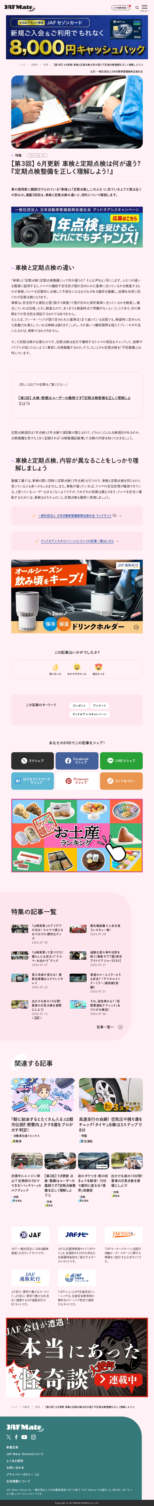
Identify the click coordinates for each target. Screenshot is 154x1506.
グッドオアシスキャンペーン (90, 714)
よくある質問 (14, 1460)
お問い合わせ (15, 1467)
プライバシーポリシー (19, 1474)
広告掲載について (18, 1481)
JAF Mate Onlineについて (25, 1454)
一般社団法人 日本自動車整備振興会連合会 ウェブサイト (75, 515)
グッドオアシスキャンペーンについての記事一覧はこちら (77, 541)
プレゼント (79, 705)
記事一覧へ (105, 1027)
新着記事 (12, 1447)
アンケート (99, 705)
